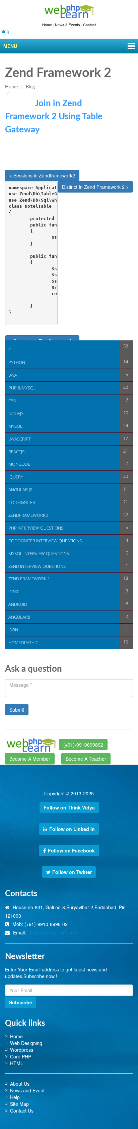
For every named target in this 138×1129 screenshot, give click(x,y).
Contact (89, 24)
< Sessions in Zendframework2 (42, 175)
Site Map (19, 1103)
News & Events (67, 24)
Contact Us (21, 1110)
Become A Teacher (86, 758)
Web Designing (26, 1043)
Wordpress (21, 1049)
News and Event (27, 1090)
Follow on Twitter (72, 872)
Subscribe (20, 1002)
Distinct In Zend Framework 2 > (95, 186)
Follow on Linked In (72, 829)
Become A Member (29, 758)
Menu (10, 46)
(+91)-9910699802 (83, 744)
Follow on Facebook (71, 850)
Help (15, 1097)
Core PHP (20, 1056)
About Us (19, 1083)
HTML (16, 1063)
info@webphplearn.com (52, 932)
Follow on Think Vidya (69, 807)
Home (47, 24)
